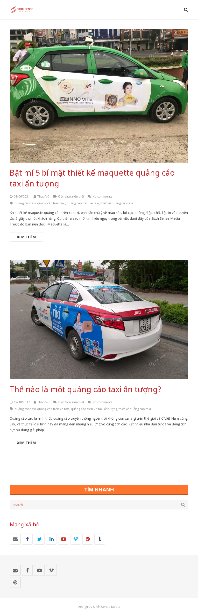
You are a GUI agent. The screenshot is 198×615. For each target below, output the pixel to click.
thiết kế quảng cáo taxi (116, 203)
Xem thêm (26, 236)
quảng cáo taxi (25, 203)
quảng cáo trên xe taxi (83, 203)
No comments (102, 196)
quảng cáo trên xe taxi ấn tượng (94, 409)
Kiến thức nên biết (71, 196)
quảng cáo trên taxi (51, 203)
